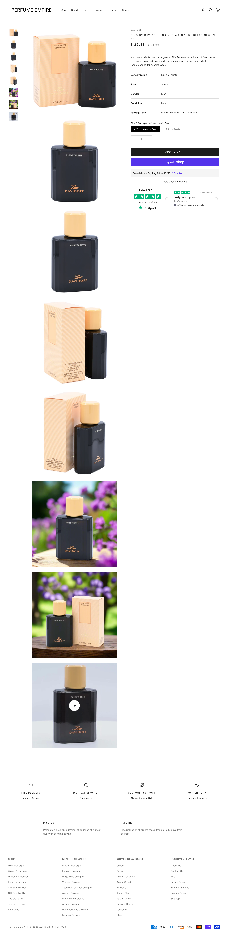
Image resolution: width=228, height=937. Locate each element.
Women (100, 10)
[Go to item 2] (13, 44)
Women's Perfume (18, 871)
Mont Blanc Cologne (73, 898)
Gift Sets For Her (17, 887)
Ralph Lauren (124, 898)
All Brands (13, 909)
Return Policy (178, 882)
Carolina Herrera (125, 904)
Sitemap (175, 898)
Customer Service (183, 858)
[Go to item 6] (13, 92)
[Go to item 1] (13, 32)
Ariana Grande (124, 882)
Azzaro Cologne (71, 893)
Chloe (120, 915)
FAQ (173, 876)
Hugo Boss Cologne (73, 876)
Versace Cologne (71, 882)
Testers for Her (16, 898)
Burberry (121, 887)
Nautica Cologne (71, 915)
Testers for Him (16, 904)
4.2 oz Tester (173, 129)
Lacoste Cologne (71, 871)
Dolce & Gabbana (126, 876)
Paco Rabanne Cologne (75, 909)
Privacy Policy (178, 893)
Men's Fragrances (74, 858)
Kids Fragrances (17, 882)
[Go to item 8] (13, 116)
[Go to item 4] (13, 68)
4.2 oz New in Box (145, 129)
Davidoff (137, 30)
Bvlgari (120, 871)
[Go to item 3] (13, 56)
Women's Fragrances (131, 858)
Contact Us (177, 871)
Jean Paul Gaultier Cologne (77, 887)
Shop (11, 858)
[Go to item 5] (13, 80)
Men (86, 10)
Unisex (126, 10)
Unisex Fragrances (18, 876)
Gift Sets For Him (17, 893)
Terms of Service (180, 887)
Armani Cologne (71, 904)
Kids (113, 10)
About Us (176, 865)
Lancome (122, 909)
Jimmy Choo (123, 893)
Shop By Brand (69, 10)
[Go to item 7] (13, 104)
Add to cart (174, 151)
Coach (120, 865)
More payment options (175, 181)
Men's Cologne (16, 865)
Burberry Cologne (71, 865)
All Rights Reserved (52, 927)
